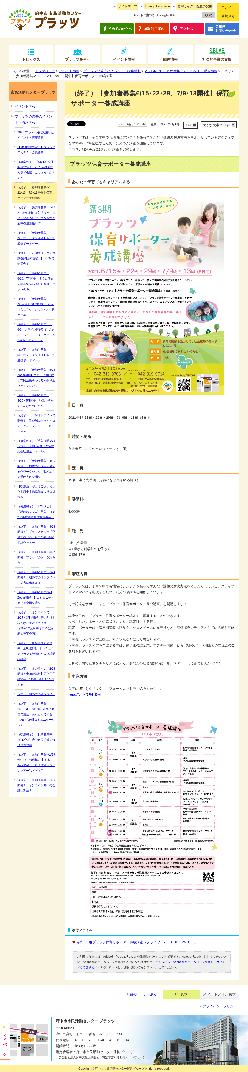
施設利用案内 (154, 29)
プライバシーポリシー (220, 1006)
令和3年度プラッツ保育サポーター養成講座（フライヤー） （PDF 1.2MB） (134, 942)
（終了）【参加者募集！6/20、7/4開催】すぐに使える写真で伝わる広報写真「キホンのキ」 (36, 281)
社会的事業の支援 (217, 59)
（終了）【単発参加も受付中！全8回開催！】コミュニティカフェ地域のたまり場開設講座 (36, 651)
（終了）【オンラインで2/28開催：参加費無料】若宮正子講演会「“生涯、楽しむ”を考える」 (36, 676)
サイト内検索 (143, 15)
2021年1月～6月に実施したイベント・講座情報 (181, 71)
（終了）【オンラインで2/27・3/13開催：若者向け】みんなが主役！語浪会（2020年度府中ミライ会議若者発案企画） (36, 623)
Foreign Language (157, 6)
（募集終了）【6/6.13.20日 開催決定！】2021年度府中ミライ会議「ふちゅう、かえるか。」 (36, 170)
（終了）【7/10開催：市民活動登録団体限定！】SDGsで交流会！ (36, 258)
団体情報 (170, 59)
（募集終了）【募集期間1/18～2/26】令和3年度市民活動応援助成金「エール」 (36, 446)
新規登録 (228, 16)
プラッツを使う (77, 59)
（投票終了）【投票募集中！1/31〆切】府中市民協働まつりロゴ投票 (36, 740)
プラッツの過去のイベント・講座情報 (112, 71)
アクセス (186, 29)
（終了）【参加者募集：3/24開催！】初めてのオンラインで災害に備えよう (36, 577)
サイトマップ (127, 6)
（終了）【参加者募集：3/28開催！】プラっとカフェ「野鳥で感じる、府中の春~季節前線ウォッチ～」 (36, 534)
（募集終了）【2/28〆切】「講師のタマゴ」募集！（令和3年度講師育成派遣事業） (36, 512)
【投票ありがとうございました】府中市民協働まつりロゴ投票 (36, 492)
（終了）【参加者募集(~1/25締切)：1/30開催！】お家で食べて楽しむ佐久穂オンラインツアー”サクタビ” (36, 762)
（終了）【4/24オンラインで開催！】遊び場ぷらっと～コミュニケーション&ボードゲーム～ (36, 423)
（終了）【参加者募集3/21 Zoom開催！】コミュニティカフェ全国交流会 (35, 598)
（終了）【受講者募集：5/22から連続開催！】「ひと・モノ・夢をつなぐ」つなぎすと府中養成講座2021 (36, 215)
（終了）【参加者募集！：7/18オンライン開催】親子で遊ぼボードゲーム (36, 238)
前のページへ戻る (143, 994)
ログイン (228, 7)
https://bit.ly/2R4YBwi (84, 694)
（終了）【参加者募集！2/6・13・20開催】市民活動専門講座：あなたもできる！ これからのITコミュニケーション (36, 714)
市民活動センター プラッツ (33, 92)
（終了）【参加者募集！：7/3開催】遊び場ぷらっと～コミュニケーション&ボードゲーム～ (35, 306)
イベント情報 (124, 59)
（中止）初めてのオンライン (36, 694)
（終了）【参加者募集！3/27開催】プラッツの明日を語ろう (36, 557)
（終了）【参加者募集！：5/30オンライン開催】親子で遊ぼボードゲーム (36, 355)
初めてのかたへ (120, 29)
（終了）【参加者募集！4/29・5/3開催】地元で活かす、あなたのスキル (35, 401)
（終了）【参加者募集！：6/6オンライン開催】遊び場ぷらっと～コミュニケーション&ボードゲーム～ (36, 332)
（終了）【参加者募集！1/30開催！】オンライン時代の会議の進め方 (36, 785)
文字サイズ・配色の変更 (195, 6)
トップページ (45, 71)
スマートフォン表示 (219, 994)
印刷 (188, 125)
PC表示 (181, 994)
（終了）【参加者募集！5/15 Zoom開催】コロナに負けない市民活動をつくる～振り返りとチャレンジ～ (36, 377)
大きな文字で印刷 (216, 125)
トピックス (31, 59)
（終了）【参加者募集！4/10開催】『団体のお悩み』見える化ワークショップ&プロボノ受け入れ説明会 (36, 469)
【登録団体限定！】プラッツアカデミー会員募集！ (36, 149)
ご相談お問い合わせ (225, 29)
